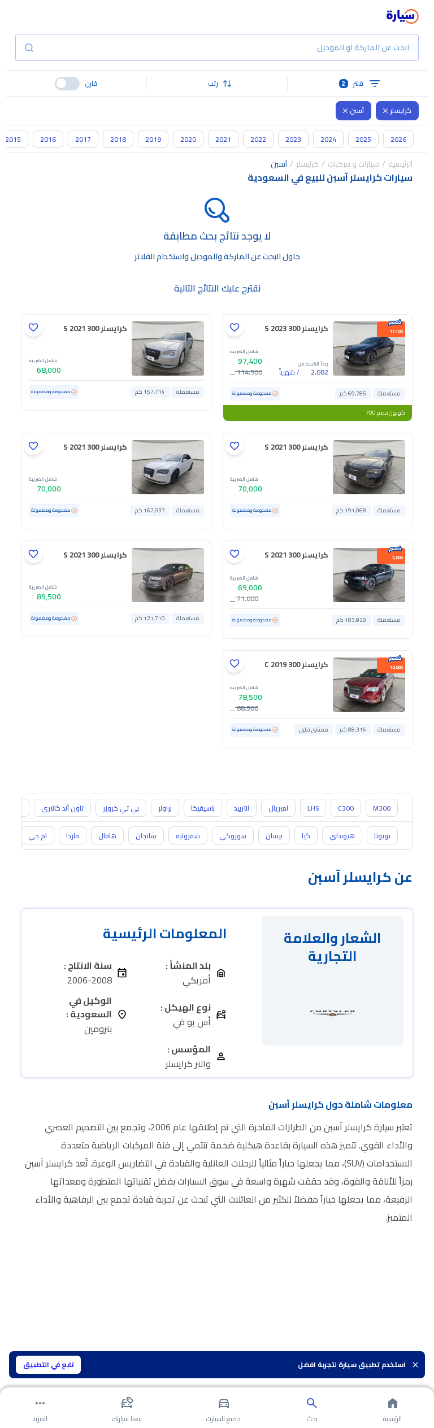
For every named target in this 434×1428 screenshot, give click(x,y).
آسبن (357, 110)
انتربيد (241, 808)
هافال (107, 835)
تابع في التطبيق (48, 1364)
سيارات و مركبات (353, 163)
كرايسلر (400, 110)
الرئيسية (400, 163)
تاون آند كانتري (62, 808)
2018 (118, 139)
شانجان (146, 835)
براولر (165, 808)
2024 (328, 139)
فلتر (352, 83)
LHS (313, 808)
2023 (293, 139)
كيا (306, 835)
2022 (258, 139)
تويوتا (382, 835)
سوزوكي (232, 835)
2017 (83, 139)
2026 (398, 139)
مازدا (72, 835)
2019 (153, 139)
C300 (346, 808)
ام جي (37, 835)
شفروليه (188, 835)
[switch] (67, 83)
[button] (217, 83)
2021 (223, 139)
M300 (381, 808)
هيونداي (342, 835)
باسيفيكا (203, 808)
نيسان (274, 835)
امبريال (278, 808)
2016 (48, 139)
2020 (188, 139)
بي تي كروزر (121, 808)
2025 (363, 139)
